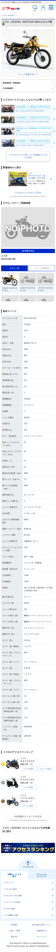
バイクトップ (8, 883)
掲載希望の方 (42, 931)
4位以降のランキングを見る (28, 816)
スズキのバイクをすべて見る (28, 192)
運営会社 (14, 937)
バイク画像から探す (11, 915)
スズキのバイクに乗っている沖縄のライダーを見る (28, 156)
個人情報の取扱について (41, 925)
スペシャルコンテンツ (41, 875)
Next (51, 179)
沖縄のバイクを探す (14, 875)
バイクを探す (28, 769)
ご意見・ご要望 (14, 931)
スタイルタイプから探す (12, 896)
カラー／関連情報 (41, 268)
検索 (35, 10)
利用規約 (14, 925)
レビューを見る (45, 769)
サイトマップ (42, 937)
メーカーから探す (10, 889)
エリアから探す (9, 909)
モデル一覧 (14, 268)
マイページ (43, 10)
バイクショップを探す (12, 902)
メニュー (51, 10)
